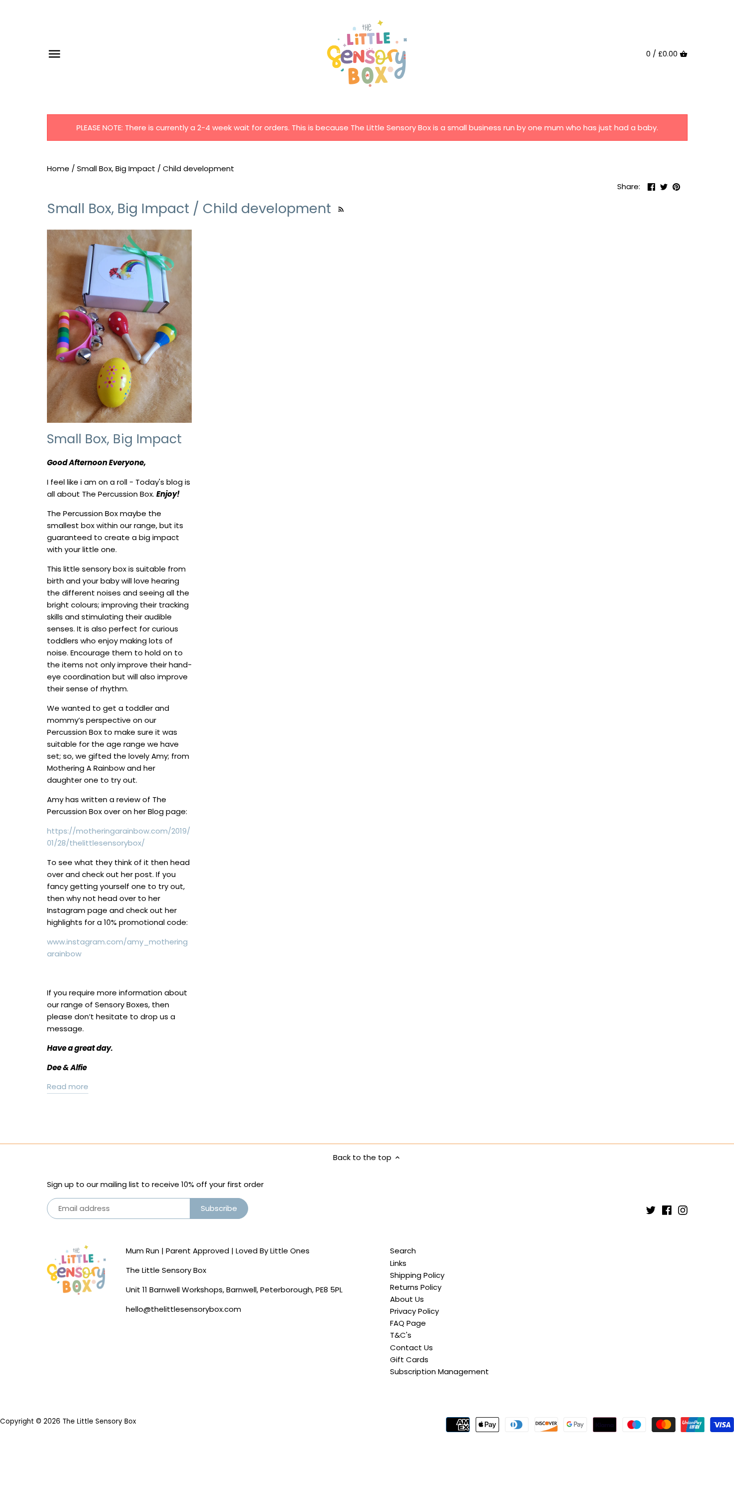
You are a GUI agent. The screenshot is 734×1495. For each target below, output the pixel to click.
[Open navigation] (54, 53)
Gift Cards (409, 1359)
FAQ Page (408, 1323)
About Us (407, 1299)
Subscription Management (439, 1371)
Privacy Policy (414, 1311)
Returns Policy (415, 1287)
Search (403, 1250)
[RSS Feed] (340, 208)
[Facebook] (667, 1209)
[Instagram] (683, 1209)
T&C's (400, 1335)
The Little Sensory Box (99, 1421)
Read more (67, 1086)
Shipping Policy (417, 1275)
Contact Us (411, 1347)
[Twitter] (651, 1209)
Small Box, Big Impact (114, 439)
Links (398, 1263)
